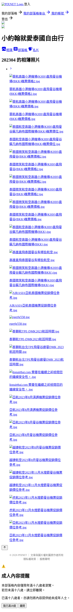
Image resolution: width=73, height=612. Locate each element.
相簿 (9, 50)
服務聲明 (45, 559)
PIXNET (22, 555)
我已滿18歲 (9, 605)
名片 (36, 50)
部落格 (23, 50)
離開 (22, 605)
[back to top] (5, 547)
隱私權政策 (29, 559)
